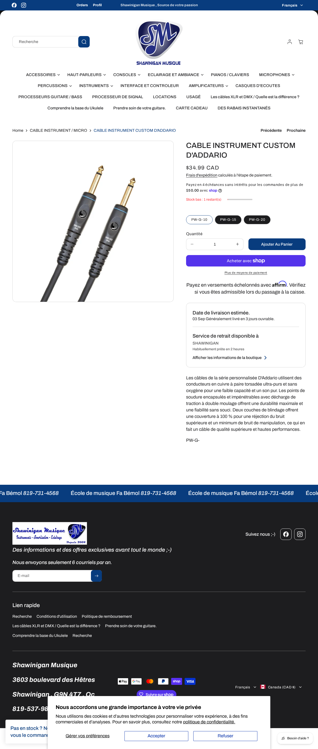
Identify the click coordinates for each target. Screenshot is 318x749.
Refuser (225, 735)
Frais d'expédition (201, 175)
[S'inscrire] (96, 576)
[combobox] (51, 41)
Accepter (156, 735)
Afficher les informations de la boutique (227, 357)
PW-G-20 (257, 219)
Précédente (271, 130)
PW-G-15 (228, 219)
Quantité (194, 234)
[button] (41, 75)
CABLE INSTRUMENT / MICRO (58, 130)
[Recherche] (84, 41)
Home (17, 130)
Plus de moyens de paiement (246, 272)
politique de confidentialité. (209, 721)
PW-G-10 (199, 219)
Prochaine (296, 130)
